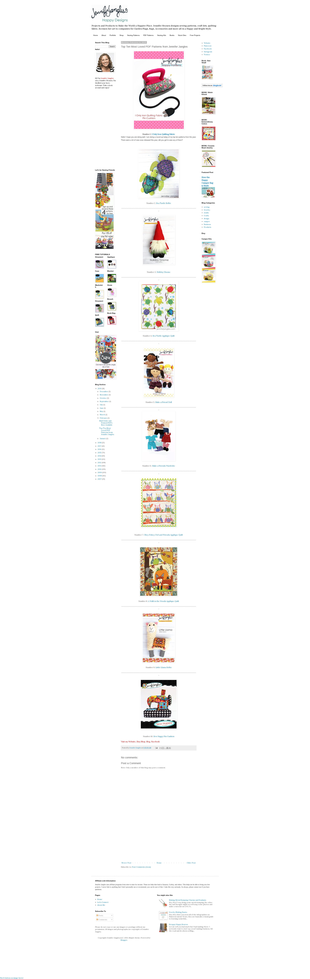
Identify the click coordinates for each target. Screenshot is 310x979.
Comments (102, 919)
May (102, 411)
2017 (100, 446)
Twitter (207, 54)
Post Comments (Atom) (141, 867)
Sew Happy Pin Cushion (164, 736)
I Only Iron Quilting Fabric (163, 134)
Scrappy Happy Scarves (178, 924)
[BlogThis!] (163, 748)
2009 (100, 472)
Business (207, 224)
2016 (100, 449)
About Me (101, 905)
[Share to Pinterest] (170, 748)
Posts (100, 915)
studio (206, 213)
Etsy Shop (141, 741)
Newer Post (126, 863)
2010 (100, 469)
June (102, 408)
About (103, 35)
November (104, 395)
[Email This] (160, 748)
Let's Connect (102, 902)
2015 (100, 452)
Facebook (155, 741)
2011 (100, 466)
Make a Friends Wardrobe (163, 466)
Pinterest (207, 46)
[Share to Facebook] (167, 748)
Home (95, 35)
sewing (206, 207)
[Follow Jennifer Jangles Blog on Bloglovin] (212, 86)
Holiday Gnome (163, 272)
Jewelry (207, 210)
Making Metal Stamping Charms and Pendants (187, 900)
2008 (100, 476)
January (103, 438)
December (104, 391)
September (104, 401)
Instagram (208, 52)
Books (172, 35)
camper (207, 221)
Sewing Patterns (133, 35)
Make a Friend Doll (163, 402)
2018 (100, 443)
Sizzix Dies (182, 35)
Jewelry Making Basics (178, 912)
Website (207, 43)
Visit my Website (128, 741)
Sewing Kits (161, 35)
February (104, 418)
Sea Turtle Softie (163, 203)
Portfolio (113, 35)
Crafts (206, 216)
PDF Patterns (148, 35)
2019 (100, 388)
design (206, 218)
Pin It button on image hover (11, 978)
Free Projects (195, 35)
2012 (100, 462)
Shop (122, 35)
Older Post (191, 863)
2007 (100, 479)
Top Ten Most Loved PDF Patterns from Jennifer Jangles (106, 431)
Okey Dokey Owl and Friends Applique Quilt (163, 535)
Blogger (124, 940)
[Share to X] (165, 748)
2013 (100, 459)
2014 (100, 456)
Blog (148, 741)
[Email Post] (156, 748)
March (102, 415)
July (101, 405)
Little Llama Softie (163, 667)
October (103, 398)
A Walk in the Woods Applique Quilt (163, 601)
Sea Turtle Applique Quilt (164, 336)
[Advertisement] (158, 841)
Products (207, 227)
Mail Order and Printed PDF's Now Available (105, 423)
